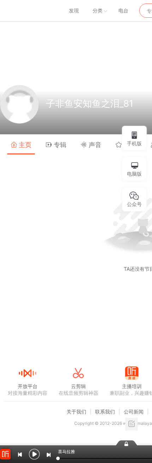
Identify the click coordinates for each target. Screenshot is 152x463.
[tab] (21, 144)
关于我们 (76, 412)
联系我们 (105, 412)
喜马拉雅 (27, 10)
